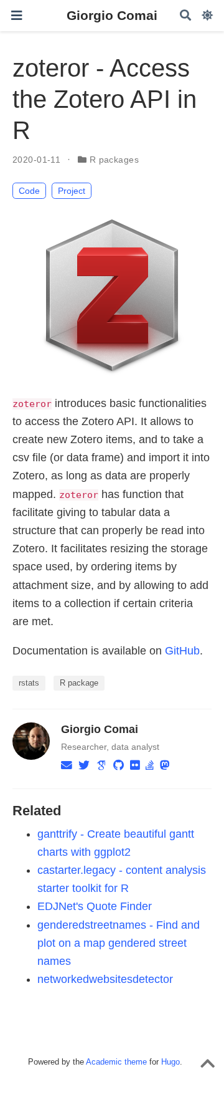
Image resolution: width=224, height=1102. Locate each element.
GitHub (182, 650)
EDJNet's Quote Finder (94, 906)
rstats (29, 683)
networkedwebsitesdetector (105, 979)
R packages (114, 160)
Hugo (170, 1061)
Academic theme (116, 1061)
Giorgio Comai (112, 15)
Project (71, 191)
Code (29, 191)
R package (79, 683)
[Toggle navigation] (16, 15)
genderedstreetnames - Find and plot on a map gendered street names (118, 943)
